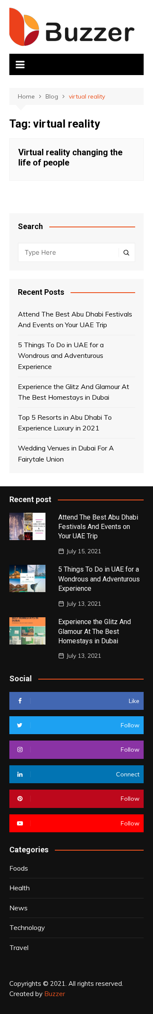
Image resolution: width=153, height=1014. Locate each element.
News (18, 908)
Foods (18, 868)
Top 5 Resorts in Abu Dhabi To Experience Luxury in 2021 (65, 423)
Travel (18, 947)
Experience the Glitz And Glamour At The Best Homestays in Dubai (73, 392)
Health (19, 887)
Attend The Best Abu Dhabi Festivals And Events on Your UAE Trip (75, 319)
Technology (27, 927)
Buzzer (54, 994)
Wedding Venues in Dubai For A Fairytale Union (66, 453)
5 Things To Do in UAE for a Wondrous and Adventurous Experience (61, 355)
